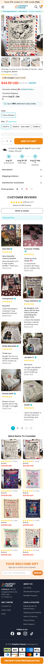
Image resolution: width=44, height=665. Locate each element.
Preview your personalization (22, 660)
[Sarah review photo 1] (33, 391)
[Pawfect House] (21, 7)
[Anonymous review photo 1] (11, 285)
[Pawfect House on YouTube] (19, 633)
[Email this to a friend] (31, 189)
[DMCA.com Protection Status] (7, 650)
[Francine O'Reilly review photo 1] (33, 235)
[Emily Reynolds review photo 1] (11, 332)
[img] (7, 252)
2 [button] (17, 428)
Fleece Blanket (8, 115)
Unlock (38, 572)
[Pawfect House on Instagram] (25, 633)
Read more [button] (6, 268)
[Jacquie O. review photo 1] (33, 344)
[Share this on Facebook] (22, 189)
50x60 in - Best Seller (21, 127)
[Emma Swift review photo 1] (11, 380)
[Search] (36, 7)
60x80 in (36, 127)
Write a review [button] (22, 211)
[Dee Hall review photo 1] (11, 235)
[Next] (41, 35)
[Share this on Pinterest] (26, 189)
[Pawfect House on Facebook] (12, 633)
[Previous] (3, 35)
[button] (6, 74)
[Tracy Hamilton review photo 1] (33, 287)
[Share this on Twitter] (17, 189)
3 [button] (22, 428)
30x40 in (5, 127)
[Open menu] (3, 7)
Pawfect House (19, 644)
